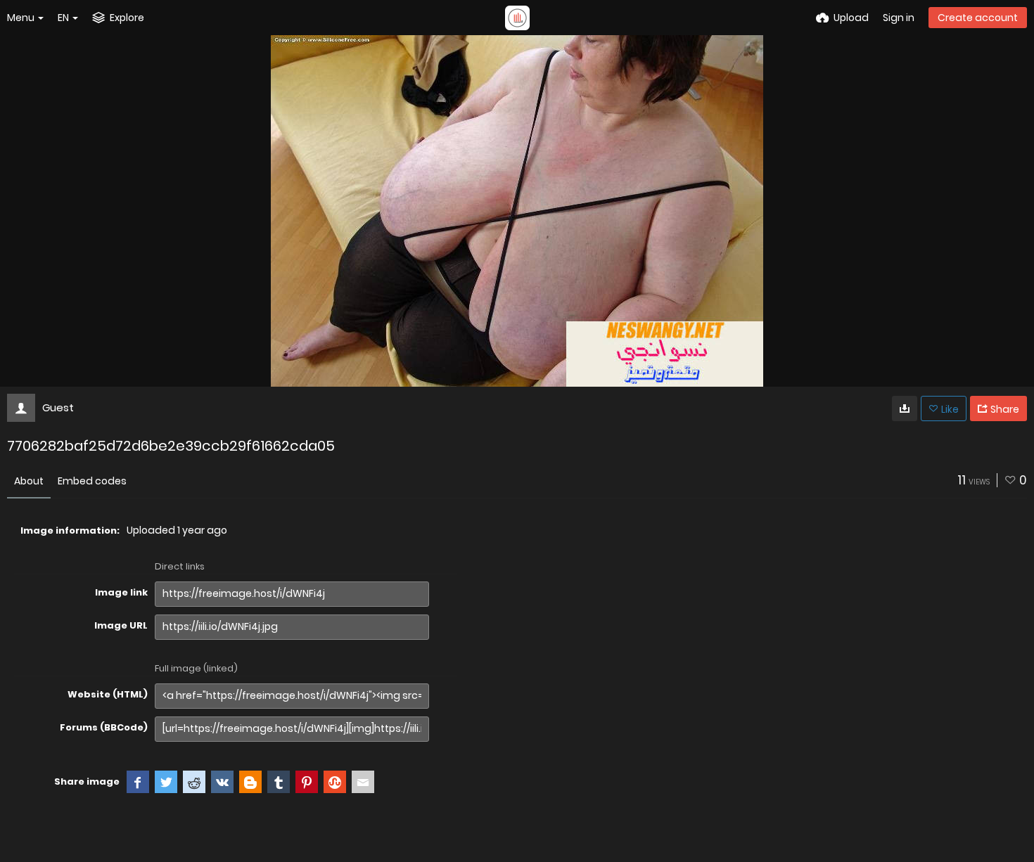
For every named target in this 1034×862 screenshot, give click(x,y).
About (29, 481)
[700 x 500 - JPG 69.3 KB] (904, 408)
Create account (978, 18)
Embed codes (92, 481)
